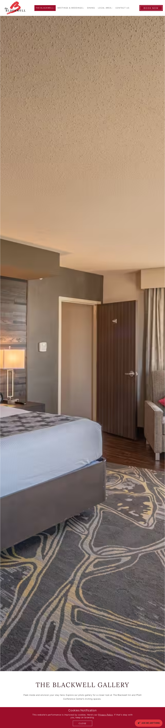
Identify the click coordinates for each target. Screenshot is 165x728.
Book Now (151, 8)
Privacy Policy (105, 715)
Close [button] (82, 723)
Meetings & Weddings (70, 8)
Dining (91, 8)
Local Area (104, 8)
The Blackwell (44, 8)
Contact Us (122, 8)
